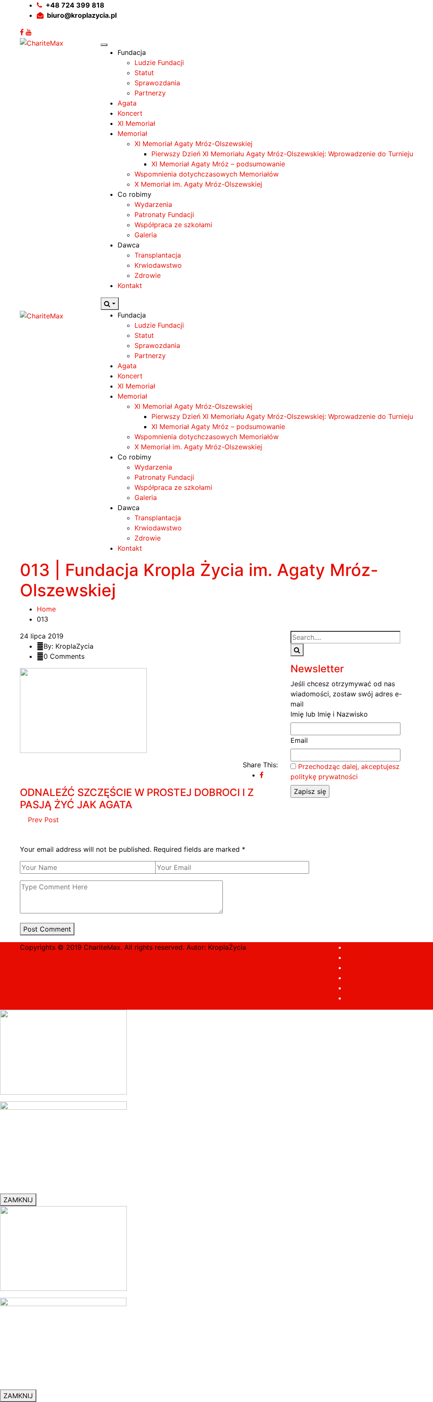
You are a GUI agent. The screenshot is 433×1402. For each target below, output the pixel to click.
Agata (127, 103)
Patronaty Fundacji (164, 214)
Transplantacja (157, 255)
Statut (144, 72)
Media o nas (365, 957)
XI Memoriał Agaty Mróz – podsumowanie (218, 164)
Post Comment (47, 929)
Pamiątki (359, 967)
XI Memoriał (136, 123)
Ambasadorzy (368, 947)
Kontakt (130, 285)
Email (299, 740)
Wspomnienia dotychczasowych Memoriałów (206, 174)
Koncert (130, 113)
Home (46, 609)
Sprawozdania (157, 83)
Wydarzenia (153, 204)
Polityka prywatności (379, 977)
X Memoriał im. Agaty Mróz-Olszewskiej (198, 184)
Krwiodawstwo (158, 265)
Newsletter (363, 988)
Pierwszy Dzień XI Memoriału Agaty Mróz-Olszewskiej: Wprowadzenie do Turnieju (282, 153)
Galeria (145, 235)
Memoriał (132, 133)
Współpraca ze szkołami (173, 224)
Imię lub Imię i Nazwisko (329, 714)
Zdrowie (147, 275)
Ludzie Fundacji (159, 62)
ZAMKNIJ (18, 1200)
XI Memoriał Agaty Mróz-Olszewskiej (193, 143)
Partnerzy (150, 93)
